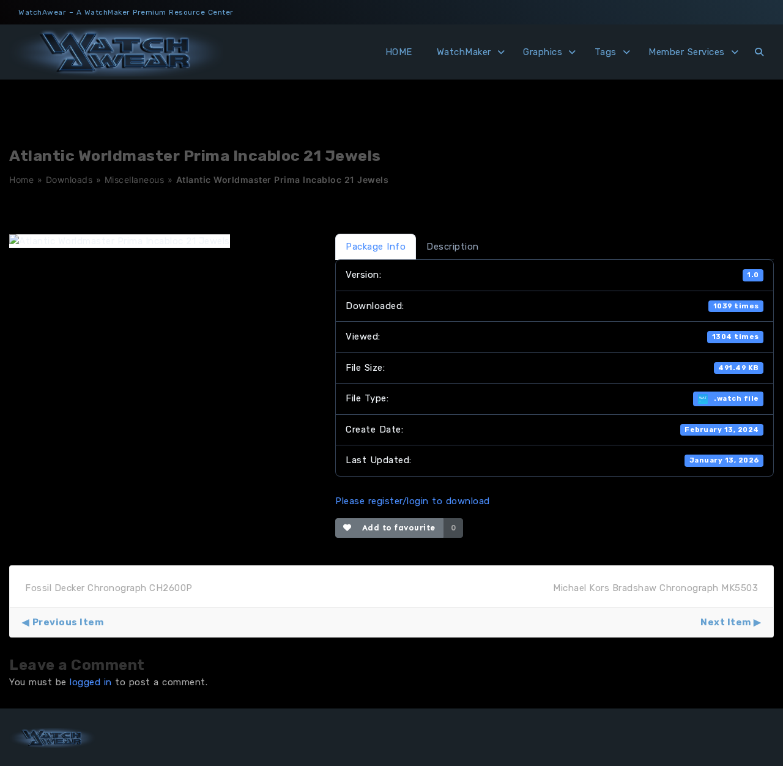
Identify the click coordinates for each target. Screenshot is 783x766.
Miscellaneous (135, 179)
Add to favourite (396, 527)
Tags (606, 52)
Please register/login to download (412, 501)
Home (21, 179)
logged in (91, 682)
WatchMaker (464, 52)
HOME (398, 52)
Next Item (725, 622)
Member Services (686, 52)
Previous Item (67, 622)
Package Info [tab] (376, 246)
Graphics (542, 52)
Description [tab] (452, 246)
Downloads (69, 179)
